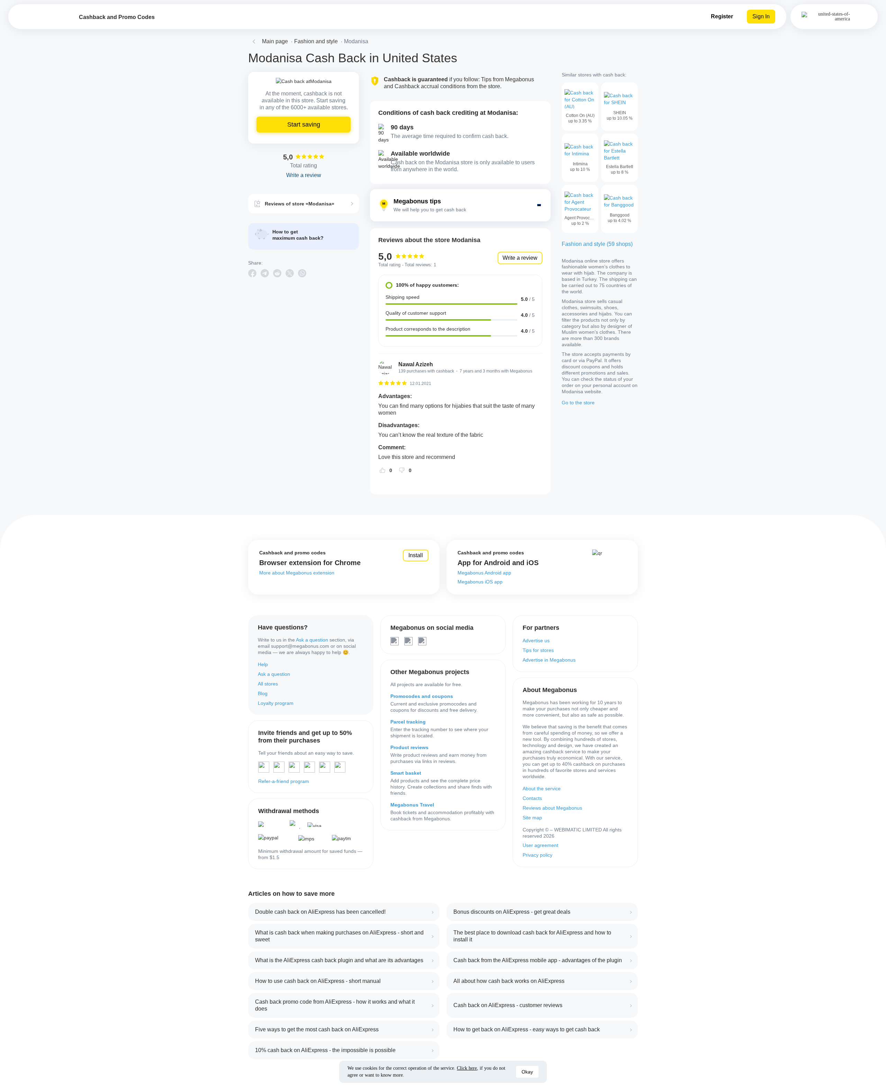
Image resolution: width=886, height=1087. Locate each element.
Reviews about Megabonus (552, 808)
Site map (532, 817)
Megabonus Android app (484, 572)
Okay (527, 1072)
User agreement (540, 845)
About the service (542, 788)
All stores (268, 684)
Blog (263, 693)
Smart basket (405, 773)
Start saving (303, 124)
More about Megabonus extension (296, 572)
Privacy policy (537, 855)
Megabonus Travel (412, 805)
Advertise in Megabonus (549, 660)
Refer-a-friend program (283, 781)
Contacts (532, 798)
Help (263, 664)
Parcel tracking (408, 722)
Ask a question (312, 640)
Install (415, 555)
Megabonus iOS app (480, 581)
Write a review (520, 258)
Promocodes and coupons (421, 696)
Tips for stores (538, 650)
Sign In (761, 16)
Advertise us (536, 640)
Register (722, 16)
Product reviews (409, 747)
